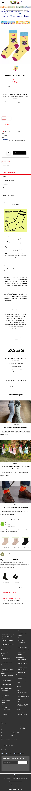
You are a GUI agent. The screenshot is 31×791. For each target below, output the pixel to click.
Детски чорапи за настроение (21, 660)
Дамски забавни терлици (6, 659)
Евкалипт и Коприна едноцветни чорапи (22, 705)
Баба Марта (5, 714)
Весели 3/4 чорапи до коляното (7, 641)
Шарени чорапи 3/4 (22, 652)
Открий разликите (22, 647)
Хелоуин (20, 637)
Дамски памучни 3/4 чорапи (6, 637)
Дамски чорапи (5, 631)
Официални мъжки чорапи (6, 685)
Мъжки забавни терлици (6, 681)
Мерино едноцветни (23, 701)
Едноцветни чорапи (21, 674)
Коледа (20, 635)
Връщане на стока (5, 729)
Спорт (3, 704)
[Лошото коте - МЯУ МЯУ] (15, 63)
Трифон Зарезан (7, 712)
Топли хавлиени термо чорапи (23, 708)
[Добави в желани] (27, 124)
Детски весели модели (23, 649)
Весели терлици (6, 700)
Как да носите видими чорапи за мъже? (15, 507)
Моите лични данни (16, 784)
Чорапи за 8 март (22, 633)
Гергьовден (21, 640)
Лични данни (14, 729)
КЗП (12, 735)
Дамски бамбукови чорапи (6, 649)
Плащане (6, 188)
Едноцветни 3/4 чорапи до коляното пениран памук (23, 698)
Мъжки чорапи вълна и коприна (7, 672)
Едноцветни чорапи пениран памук (22, 678)
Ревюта (5, 176)
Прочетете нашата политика (15, 780)
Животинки (5, 690)
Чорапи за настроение (6, 688)
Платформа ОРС (15, 732)
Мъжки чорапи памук (7, 667)
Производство (4, 735)
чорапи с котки (6, 161)
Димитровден (21, 642)
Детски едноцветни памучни (22, 664)
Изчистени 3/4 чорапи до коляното (8, 645)
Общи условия (14, 726)
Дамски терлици (6, 655)
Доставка (6, 191)
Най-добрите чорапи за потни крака (15, 427)
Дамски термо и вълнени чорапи (8, 652)
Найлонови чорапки (7, 662)
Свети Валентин (7, 709)
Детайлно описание (9, 172)
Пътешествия (5, 695)
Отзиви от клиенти (9, 195)
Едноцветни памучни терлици (22, 685)
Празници (4, 707)
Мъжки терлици (6, 678)
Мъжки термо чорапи (7, 675)
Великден (20, 630)
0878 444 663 (11, 745)
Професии (4, 697)
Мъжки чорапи (4, 664)
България (20, 654)
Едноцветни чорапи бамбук (22, 681)
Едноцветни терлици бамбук (22, 689)
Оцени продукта (6, 165)
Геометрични (21, 645)
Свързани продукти (9, 180)
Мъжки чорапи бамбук (7, 669)
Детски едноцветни (22, 711)
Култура (4, 702)
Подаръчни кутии (20, 672)
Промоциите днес (5, 732)
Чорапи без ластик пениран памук (22, 693)
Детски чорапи (20, 657)
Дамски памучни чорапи (8, 634)
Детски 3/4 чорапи (22, 667)
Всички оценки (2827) (15, 588)
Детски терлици (22, 669)
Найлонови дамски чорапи (22, 715)
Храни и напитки (6, 693)
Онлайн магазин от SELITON (15, 789)
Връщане (6, 184)
